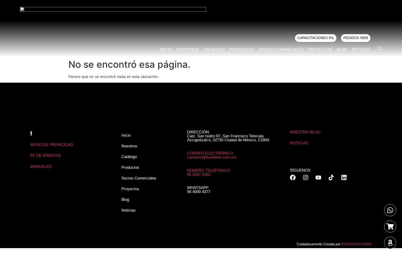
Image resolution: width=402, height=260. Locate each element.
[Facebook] (293, 177)
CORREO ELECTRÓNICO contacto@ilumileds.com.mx (211, 155)
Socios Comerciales (281, 49)
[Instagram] (305, 177)
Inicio (166, 49)
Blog (342, 49)
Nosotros (188, 49)
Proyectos (320, 49)
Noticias (361, 49)
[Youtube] (318, 177)
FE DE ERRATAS (45, 155)
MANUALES (40, 166)
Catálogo (214, 49)
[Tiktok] (331, 177)
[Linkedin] (344, 177)
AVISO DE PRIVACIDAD (51, 144)
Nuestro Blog (305, 132)
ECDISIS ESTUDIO (356, 244)
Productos (241, 49)
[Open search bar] (379, 49)
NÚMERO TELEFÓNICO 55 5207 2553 (208, 172)
